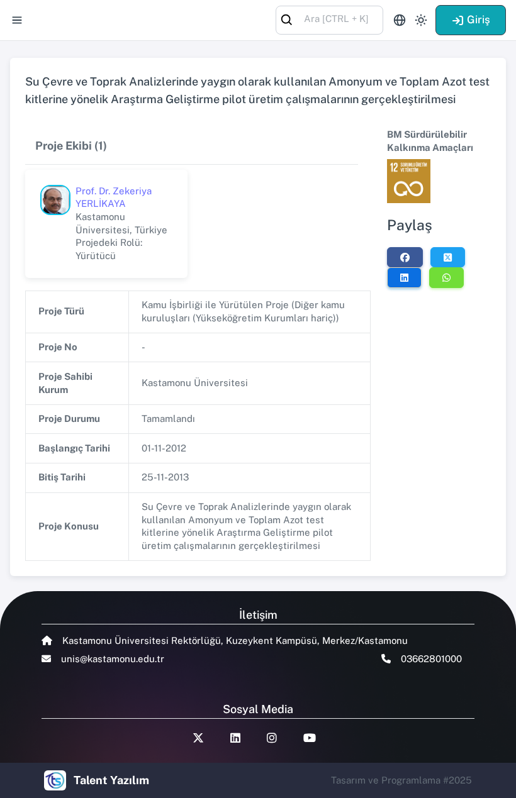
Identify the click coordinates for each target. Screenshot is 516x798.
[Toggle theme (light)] (421, 20)
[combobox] (329, 19)
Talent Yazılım (111, 780)
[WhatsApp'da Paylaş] (446, 277)
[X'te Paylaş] (447, 257)
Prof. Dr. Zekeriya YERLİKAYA (114, 197)
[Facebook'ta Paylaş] (405, 257)
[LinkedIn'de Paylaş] (404, 277)
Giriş (478, 19)
